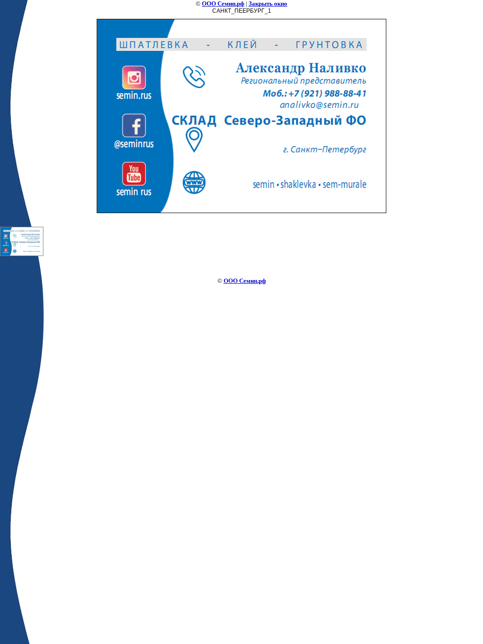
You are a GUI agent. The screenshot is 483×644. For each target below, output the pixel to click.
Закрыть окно (268, 3)
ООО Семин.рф (223, 3)
